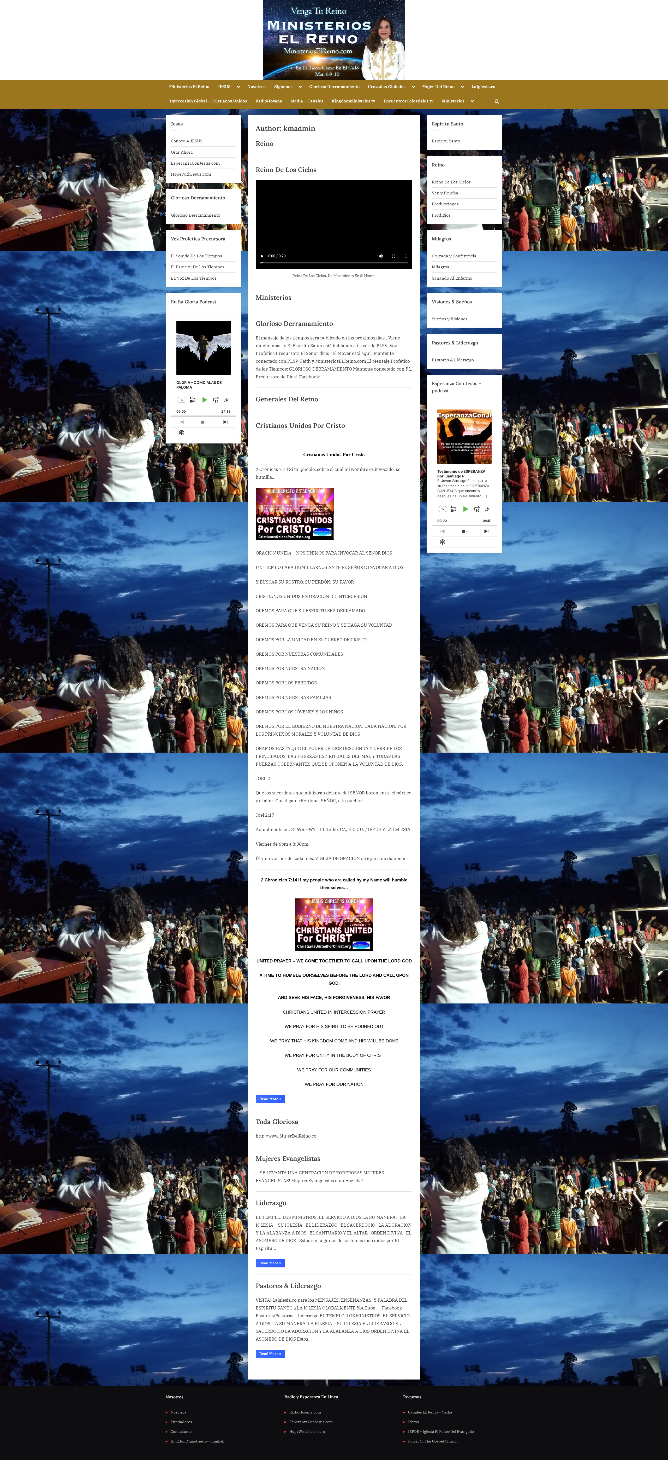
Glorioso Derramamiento (334, 86)
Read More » (272, 1100)
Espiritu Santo (446, 140)
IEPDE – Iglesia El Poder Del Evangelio (441, 1431)
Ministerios (453, 100)
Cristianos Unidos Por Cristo (300, 425)
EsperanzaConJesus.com (195, 163)
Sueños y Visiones (450, 318)
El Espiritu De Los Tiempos (197, 266)
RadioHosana (268, 100)
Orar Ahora (182, 152)
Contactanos (181, 1431)
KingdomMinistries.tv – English (197, 1441)
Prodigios (441, 215)
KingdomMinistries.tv (353, 100)
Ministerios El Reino (189, 86)
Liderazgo (271, 1203)
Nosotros (256, 86)
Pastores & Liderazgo (288, 1286)
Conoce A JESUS (186, 140)
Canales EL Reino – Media (430, 1412)
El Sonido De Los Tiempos (196, 255)
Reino (264, 143)
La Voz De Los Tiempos (194, 278)
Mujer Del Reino (438, 86)
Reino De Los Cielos (286, 169)
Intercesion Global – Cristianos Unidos (208, 100)
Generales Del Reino (287, 399)
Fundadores (181, 1421)
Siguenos (283, 86)
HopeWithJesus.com (191, 174)
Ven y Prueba (445, 192)
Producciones (445, 203)
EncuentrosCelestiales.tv (408, 100)
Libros (413, 1421)
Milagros (440, 266)
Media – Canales (307, 100)
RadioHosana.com (305, 1412)
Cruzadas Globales (386, 86)
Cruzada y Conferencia (454, 255)
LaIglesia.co (483, 86)
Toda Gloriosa (277, 1121)
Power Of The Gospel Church (433, 1441)
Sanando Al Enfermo (452, 278)
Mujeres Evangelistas (288, 1158)
